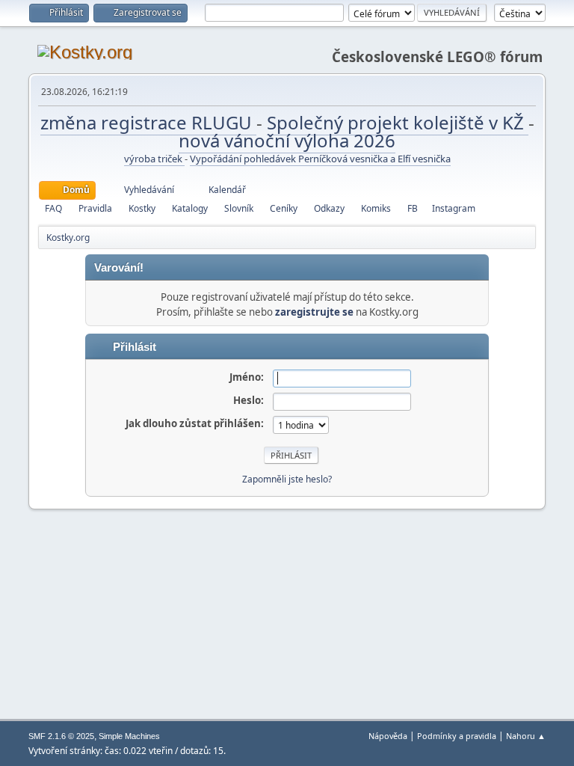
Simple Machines (129, 736)
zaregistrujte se (314, 312)
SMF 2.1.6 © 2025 (61, 736)
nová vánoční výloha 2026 (287, 140)
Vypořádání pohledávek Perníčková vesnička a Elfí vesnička (320, 158)
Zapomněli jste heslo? (287, 479)
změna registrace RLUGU (148, 122)
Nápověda (387, 735)
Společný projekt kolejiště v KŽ (397, 122)
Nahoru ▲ (526, 735)
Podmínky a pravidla (456, 735)
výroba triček (154, 158)
